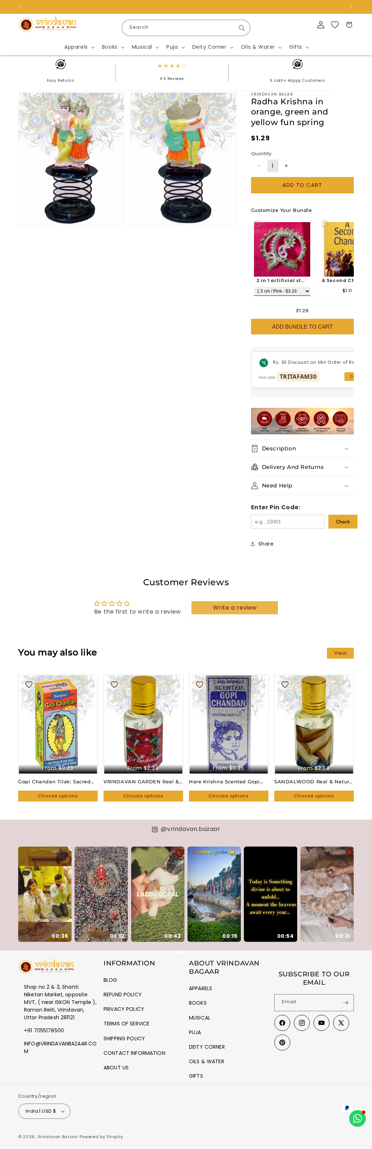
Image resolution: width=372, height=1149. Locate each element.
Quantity (261, 153)
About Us (116, 1067)
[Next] (344, 886)
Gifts (196, 1076)
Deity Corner (207, 1046)
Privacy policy (124, 1009)
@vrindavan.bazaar (190, 829)
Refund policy (123, 994)
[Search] (242, 28)
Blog (110, 980)
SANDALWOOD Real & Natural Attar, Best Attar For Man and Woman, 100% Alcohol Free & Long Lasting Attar (314, 782)
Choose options (58, 796)
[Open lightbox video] (45, 894)
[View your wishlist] (335, 25)
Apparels (200, 988)
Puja (195, 1032)
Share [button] (266, 543)
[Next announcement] (351, 7)
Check (343, 522)
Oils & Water (206, 1061)
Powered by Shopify (102, 1137)
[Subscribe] (345, 1002)
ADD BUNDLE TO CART (302, 327)
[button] (79, 47)
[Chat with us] (357, 1118)
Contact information (134, 1053)
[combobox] (186, 28)
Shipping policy (124, 1038)
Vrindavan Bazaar (57, 1137)
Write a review (235, 607)
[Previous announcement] (21, 7)
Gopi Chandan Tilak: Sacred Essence (54, 782)
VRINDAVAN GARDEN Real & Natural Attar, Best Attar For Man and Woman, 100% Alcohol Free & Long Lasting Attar (141, 782)
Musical (199, 1017)
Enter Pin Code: (275, 507)
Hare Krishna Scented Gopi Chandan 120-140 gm (224, 782)
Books (198, 1003)
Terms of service (126, 1023)
